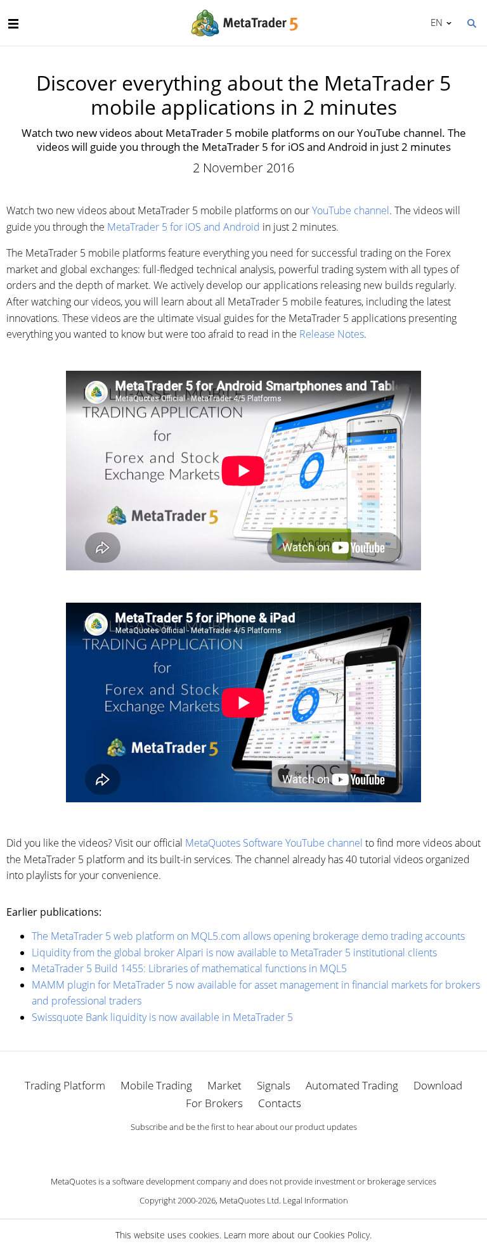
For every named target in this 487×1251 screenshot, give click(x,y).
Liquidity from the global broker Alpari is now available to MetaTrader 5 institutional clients (234, 952)
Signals (273, 1085)
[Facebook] (223, 1148)
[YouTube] (263, 1148)
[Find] (471, 22)
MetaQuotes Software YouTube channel (274, 843)
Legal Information (315, 1200)
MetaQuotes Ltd (249, 1200)
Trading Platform (65, 1085)
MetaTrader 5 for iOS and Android (183, 227)
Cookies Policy (341, 1235)
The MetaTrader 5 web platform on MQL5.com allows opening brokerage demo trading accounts (248, 936)
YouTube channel (350, 210)
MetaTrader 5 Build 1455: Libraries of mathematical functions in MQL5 (189, 968)
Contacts (279, 1103)
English (434, 22)
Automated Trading (352, 1085)
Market (224, 1085)
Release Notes (331, 334)
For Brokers (214, 1103)
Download (437, 1085)
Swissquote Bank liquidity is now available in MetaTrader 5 (162, 1017)
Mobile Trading (156, 1085)
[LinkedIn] (243, 1148)
